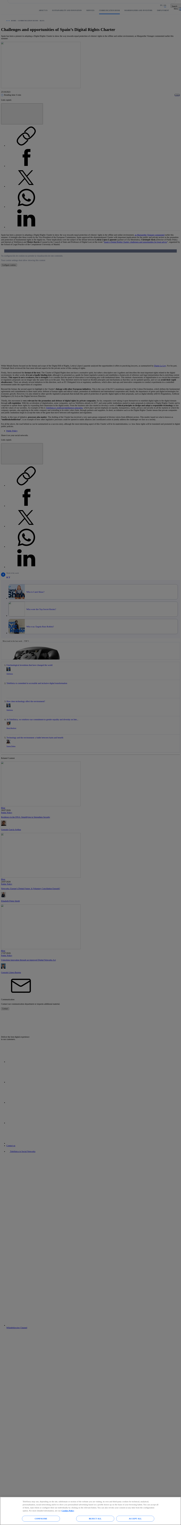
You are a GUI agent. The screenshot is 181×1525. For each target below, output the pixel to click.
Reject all (95, 1518)
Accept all (135, 1518)
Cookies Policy (67, 1511)
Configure (41, 1518)
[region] (90, 1511)
